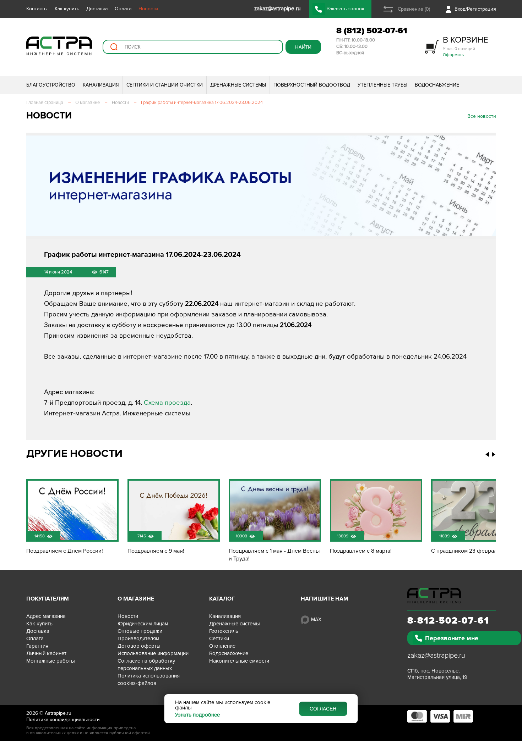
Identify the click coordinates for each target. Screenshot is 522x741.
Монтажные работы (50, 661)
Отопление (222, 646)
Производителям (138, 638)
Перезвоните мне (451, 638)
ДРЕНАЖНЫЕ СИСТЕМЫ (238, 85)
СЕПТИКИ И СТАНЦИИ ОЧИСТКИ (164, 85)
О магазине (136, 598)
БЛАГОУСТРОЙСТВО (50, 85)
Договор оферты (139, 646)
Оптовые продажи (140, 631)
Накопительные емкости (239, 661)
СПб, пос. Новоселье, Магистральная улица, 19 (437, 674)
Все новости (481, 116)
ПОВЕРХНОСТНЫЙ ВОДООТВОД (311, 85)
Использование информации (153, 653)
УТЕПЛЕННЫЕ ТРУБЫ (382, 85)
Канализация (225, 616)
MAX (316, 619)
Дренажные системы (234, 623)
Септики (219, 638)
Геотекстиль (223, 631)
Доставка (97, 9)
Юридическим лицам (143, 623)
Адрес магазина (46, 616)
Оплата (123, 9)
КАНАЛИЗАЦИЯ (101, 85)
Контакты (37, 9)
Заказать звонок (345, 9)
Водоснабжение (228, 653)
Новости (148, 9)
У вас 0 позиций (465, 46)
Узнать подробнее (197, 715)
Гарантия (37, 646)
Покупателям (47, 598)
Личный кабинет (46, 653)
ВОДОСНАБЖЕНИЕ (437, 85)
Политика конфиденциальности (63, 720)
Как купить (67, 9)
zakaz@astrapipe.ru (436, 655)
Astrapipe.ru (58, 713)
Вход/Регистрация (475, 9)
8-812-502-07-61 (448, 620)
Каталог (222, 598)
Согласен (323, 709)
